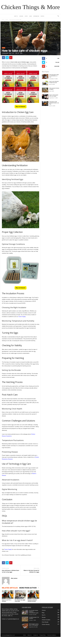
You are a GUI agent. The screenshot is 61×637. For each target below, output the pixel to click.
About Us (29, 635)
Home (3, 19)
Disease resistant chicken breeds (32, 600)
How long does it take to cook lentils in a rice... (54, 76)
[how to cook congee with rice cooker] (45, 96)
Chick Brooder (45, 622)
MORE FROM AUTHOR (28, 588)
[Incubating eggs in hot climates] (25, 619)
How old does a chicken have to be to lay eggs (10, 571)
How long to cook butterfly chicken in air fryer (54, 103)
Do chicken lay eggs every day (20, 600)
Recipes (42, 16)
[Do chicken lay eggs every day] (20, 594)
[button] (58, 16)
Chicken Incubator (46, 619)
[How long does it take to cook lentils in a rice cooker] (45, 76)
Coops (26, 16)
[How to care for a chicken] (7, 594)
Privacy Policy (43, 635)
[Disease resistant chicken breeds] (33, 594)
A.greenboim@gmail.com (13, 619)
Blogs (43, 612)
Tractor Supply (21, 316)
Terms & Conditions (51, 635)
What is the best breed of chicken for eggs (31, 571)
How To (16, 16)
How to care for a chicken (6, 600)
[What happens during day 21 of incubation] (25, 625)
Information (36, 16)
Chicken (21, 16)
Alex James (5, 53)
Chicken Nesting (45, 624)
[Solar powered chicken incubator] (45, 90)
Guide (30, 16)
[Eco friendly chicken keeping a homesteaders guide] (25, 612)
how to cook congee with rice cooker (53, 95)
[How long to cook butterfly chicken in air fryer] (45, 103)
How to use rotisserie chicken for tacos (54, 82)
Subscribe (56, 66)
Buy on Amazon (20, 106)
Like (58, 58)
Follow (57, 62)
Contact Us (35, 635)
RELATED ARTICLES (10, 588)
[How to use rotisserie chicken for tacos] (45, 83)
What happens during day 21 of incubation (33, 624)
